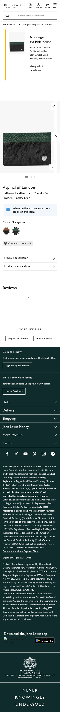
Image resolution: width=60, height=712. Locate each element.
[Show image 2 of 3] (56, 137)
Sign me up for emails (17, 365)
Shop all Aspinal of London (37, 24)
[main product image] (19, 54)
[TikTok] (53, 455)
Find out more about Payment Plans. (21, 551)
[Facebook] (7, 455)
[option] (6, 231)
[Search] (7, 16)
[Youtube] (26, 455)
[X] (16, 455)
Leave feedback (14, 391)
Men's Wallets (44, 338)
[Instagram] (44, 455)
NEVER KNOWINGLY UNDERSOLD (30, 697)
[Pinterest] (34, 455)
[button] (55, 5)
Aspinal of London (18, 338)
